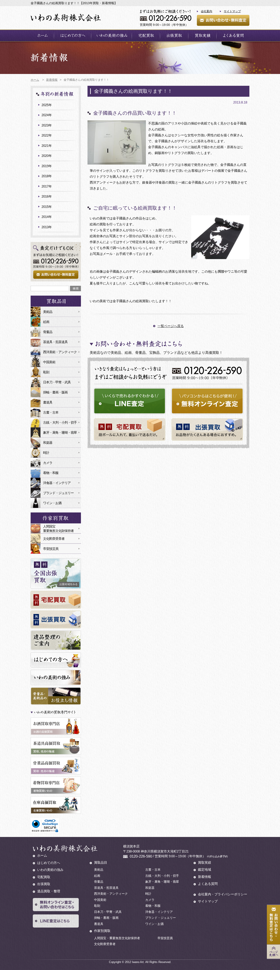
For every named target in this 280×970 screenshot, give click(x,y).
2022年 (47, 135)
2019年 (47, 166)
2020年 (47, 156)
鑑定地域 (204, 869)
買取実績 (202, 36)
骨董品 (47, 332)
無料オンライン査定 (207, 401)
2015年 (47, 207)
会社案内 (206, 11)
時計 (46, 452)
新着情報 (204, 877)
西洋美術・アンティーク (60, 352)
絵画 (46, 322)
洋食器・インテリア (57, 483)
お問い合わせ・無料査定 (223, 20)
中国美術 (49, 362)
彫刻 (46, 372)
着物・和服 (50, 473)
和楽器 (47, 442)
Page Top (273, 952)
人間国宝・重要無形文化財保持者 (117, 938)
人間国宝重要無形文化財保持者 (58, 528)
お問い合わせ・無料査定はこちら (273, 925)
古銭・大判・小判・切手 (60, 422)
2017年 (47, 186)
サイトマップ (232, 11)
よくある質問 (233, 36)
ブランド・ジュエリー (58, 493)
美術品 (47, 312)
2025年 (47, 105)
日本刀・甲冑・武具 (57, 382)
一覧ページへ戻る (171, 326)
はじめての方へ (72, 36)
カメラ (47, 463)
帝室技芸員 (50, 549)
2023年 (47, 125)
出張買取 (174, 36)
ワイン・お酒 (52, 503)
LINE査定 (129, 401)
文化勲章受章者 (54, 538)
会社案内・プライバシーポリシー (222, 894)
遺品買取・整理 (48, 891)
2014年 (47, 217)
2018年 (47, 176)
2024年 (47, 115)
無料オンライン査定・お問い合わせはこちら (56, 904)
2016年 (47, 196)
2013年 (47, 227)
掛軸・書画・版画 (55, 392)
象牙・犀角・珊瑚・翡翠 (60, 432)
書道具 (47, 402)
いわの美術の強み (111, 36)
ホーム (42, 36)
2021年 (47, 145)
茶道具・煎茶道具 (55, 342)
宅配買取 (146, 36)
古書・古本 (50, 412)
